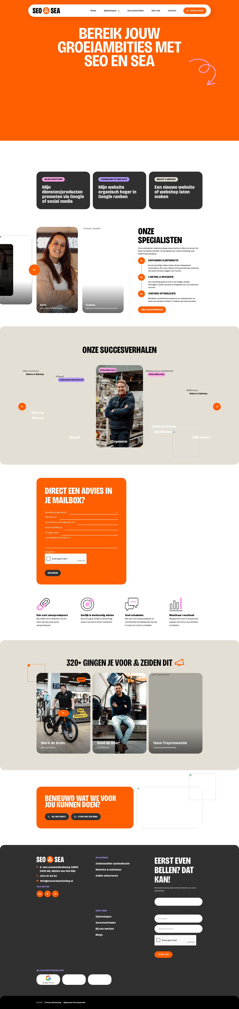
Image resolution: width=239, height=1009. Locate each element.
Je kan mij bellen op (53, 527)
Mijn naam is (51, 517)
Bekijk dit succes (114, 425)
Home (93, 10)
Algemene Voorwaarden (74, 1002)
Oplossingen (110, 10)
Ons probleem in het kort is (58, 537)
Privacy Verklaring (53, 1002)
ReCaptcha (50, 552)
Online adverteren (53, 179)
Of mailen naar (52, 532)
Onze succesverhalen (152, 309)
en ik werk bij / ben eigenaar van (60, 522)
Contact (172, 10)
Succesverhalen (135, 10)
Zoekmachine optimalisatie (114, 179)
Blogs (99, 934)
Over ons (155, 10)
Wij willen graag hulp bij (56, 512)
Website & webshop (166, 179)
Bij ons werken (105, 928)
